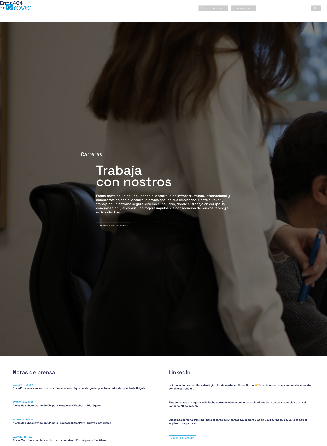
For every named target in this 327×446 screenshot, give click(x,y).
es (314, 8)
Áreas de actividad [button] (211, 8)
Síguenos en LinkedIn (182, 437)
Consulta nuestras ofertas (113, 225)
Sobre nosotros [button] (241, 8)
